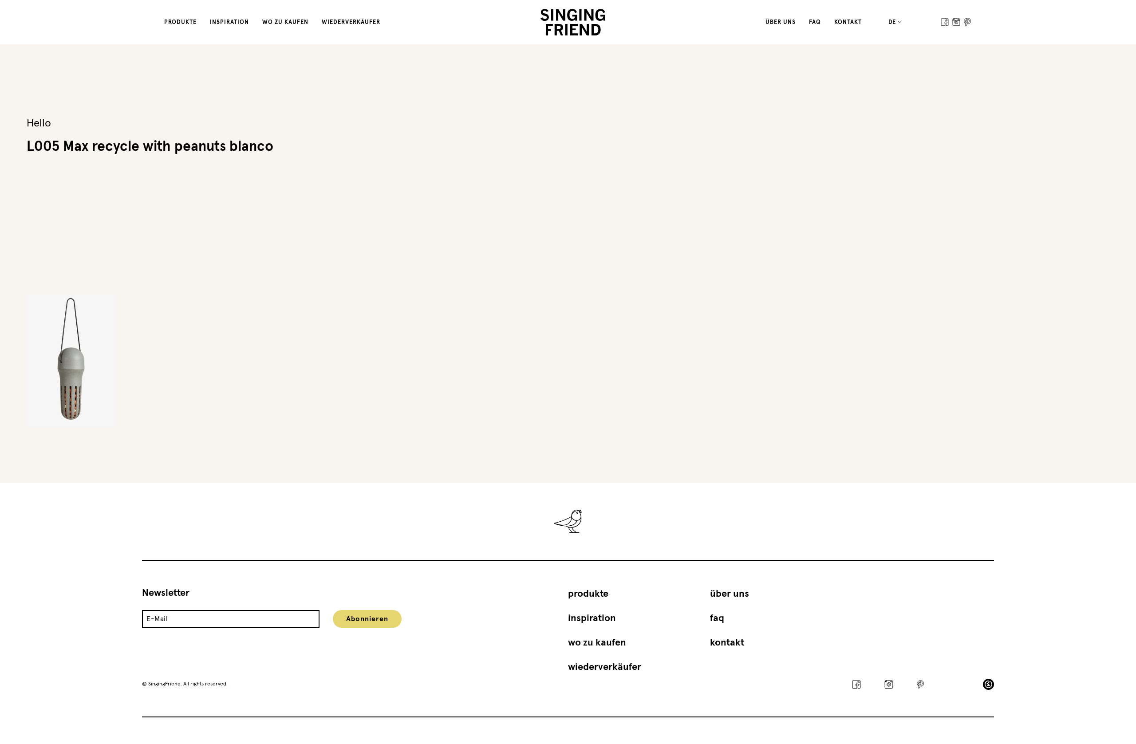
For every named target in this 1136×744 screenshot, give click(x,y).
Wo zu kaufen (285, 22)
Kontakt (848, 22)
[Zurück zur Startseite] (573, 22)
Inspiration (229, 22)
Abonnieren (367, 618)
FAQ (815, 22)
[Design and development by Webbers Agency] (988, 684)
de (892, 22)
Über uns (780, 22)
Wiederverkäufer (351, 22)
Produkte (180, 22)
